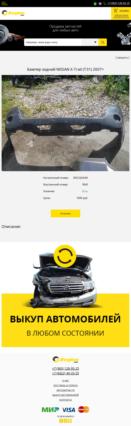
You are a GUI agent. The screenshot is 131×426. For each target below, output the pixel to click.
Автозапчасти (66, 390)
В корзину (65, 213)
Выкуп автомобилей (65, 395)
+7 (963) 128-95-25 (119, 3)
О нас (65, 380)
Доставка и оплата (65, 385)
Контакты (65, 399)
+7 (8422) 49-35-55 (65, 373)
